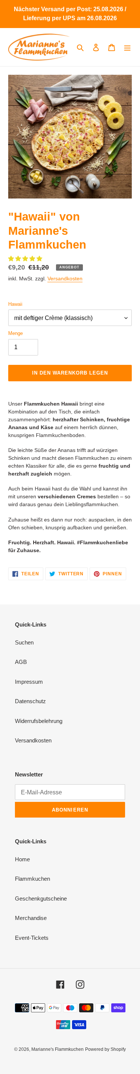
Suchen (24, 642)
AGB (21, 662)
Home (22, 859)
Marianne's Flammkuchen (57, 1049)
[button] (26, 258)
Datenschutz (30, 701)
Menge (15, 333)
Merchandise (31, 918)
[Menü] (127, 47)
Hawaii (15, 304)
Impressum (29, 681)
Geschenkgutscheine (41, 898)
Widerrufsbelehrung (38, 721)
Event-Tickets (32, 938)
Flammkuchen (32, 878)
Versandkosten (65, 278)
